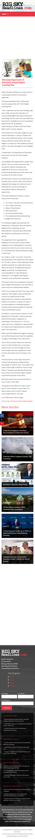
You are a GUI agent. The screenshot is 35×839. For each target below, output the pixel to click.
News (20, 401)
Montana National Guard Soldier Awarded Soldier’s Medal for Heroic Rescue (16, 559)
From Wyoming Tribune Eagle (12, 397)
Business (12, 686)
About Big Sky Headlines (9, 666)
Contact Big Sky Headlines (10, 668)
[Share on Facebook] (2, 416)
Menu (4, 14)
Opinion (11, 683)
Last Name (21, 693)
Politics (11, 680)
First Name (5, 693)
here (26, 836)
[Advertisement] (17, 37)
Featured (15, 401)
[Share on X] (2, 419)
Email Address (6, 700)
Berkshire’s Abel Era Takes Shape (15, 484)
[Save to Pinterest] (2, 423)
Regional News (28, 401)
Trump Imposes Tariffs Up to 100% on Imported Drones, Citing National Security (17, 533)
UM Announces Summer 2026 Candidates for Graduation (14, 508)
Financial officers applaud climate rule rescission (17, 457)
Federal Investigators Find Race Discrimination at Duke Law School (16, 432)
